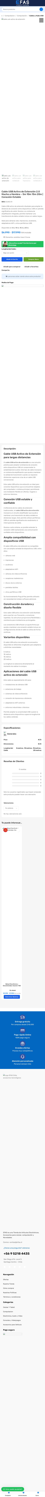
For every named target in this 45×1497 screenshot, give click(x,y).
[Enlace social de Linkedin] (21, 270)
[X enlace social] (13, 270)
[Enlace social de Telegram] (26, 270)
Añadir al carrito (12, 259)
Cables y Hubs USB (36, 16)
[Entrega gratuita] (22, 1017)
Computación (22, 16)
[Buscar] (41, 9)
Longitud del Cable (9, 249)
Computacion (10, 16)
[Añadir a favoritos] (18, 830)
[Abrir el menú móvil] (2, 3)
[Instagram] (10, 1267)
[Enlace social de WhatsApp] (23, 270)
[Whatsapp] (20, 1267)
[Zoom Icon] (41, 20)
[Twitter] (15, 1267)
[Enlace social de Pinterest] (18, 270)
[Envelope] (25, 1267)
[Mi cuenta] (42, 3)
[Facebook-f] (5, 1267)
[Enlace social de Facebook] (11, 270)
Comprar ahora (33, 259)
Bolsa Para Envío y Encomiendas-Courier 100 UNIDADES (12, 985)
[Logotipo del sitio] (22, 3)
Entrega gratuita (22, 1022)
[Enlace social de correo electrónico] (16, 270)
